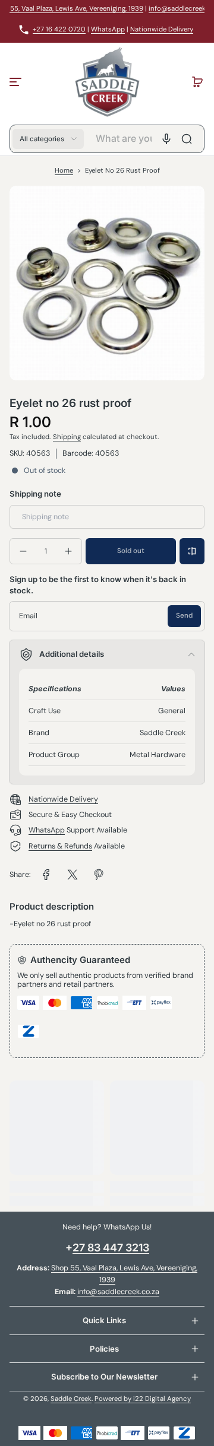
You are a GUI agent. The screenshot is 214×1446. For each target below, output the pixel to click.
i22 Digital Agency (162, 1398)
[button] (197, 82)
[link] (46, 874)
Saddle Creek (71, 1398)
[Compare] (192, 551)
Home (64, 170)
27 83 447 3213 (111, 1247)
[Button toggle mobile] (17, 82)
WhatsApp (108, 29)
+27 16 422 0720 (59, 29)
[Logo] (106, 81)
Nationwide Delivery (161, 29)
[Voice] (166, 138)
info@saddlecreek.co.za (118, 1291)
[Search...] (186, 138)
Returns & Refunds (60, 846)
